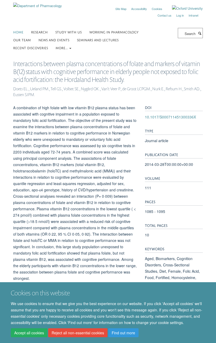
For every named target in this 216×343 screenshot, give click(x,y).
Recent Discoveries (30, 47)
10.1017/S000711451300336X (170, 117)
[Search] (200, 33)
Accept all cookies (29, 332)
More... (62, 47)
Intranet (193, 15)
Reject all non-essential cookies (78, 332)
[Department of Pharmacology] (37, 3)
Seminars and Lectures (98, 39)
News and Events (53, 39)
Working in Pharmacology (114, 31)
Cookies (157, 9)
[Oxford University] (183, 8)
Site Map (120, 9)
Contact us (164, 15)
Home (18, 31)
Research (39, 31)
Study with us (68, 31)
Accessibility (139, 9)
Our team (22, 39)
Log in (180, 15)
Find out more (123, 332)
